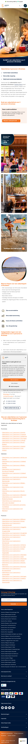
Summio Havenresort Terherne (8, 618)
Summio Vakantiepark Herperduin (9, 655)
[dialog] (14, 372)
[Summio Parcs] (8, 5)
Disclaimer (3, 735)
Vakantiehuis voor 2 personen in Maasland (14, 495)
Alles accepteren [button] (14, 379)
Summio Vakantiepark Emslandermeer (10, 649)
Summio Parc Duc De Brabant (8, 627)
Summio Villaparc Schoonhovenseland (10, 636)
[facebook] (6, 707)
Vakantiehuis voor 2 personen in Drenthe (13, 432)
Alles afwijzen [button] (14, 383)
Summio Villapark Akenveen (8, 642)
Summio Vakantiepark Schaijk (8, 614)
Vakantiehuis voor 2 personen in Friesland (14, 434)
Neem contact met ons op (12, 407)
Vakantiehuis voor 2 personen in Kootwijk (13, 546)
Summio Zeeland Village (7, 658)
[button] (14, 386)
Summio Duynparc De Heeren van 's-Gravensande (13, 666)
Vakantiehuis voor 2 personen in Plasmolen (14, 558)
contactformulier (8, 396)
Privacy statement (18, 733)
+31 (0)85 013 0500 (11, 401)
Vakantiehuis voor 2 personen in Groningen (14, 438)
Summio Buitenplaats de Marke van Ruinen (11, 634)
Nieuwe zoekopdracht (10, 120)
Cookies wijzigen (12, 735)
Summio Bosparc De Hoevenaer (9, 623)
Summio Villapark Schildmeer (8, 645)
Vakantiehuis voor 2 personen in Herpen (13, 560)
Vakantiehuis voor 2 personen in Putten (13, 548)
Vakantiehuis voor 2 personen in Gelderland (14, 436)
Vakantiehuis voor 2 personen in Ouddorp (14, 578)
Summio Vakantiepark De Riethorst (9, 653)
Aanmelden (13, 604)
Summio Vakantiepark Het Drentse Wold (11, 638)
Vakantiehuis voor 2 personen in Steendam (14, 554)
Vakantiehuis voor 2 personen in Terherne (14, 545)
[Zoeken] (22, 6)
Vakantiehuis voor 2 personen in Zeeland (13, 446)
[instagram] (2, 707)
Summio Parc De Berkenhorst (8, 625)
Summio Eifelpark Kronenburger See (10, 612)
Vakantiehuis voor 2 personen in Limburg (13, 440)
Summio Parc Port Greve (7, 629)
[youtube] (13, 707)
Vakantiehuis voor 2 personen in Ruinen (13, 521)
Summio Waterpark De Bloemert (9, 616)
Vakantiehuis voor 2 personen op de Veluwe (14, 477)
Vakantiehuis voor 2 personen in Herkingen (14, 576)
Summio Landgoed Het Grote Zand (9, 640)
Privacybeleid (5, 376)
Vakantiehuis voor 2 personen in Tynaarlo (14, 535)
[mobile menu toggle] (25, 5)
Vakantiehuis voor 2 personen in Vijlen (13, 556)
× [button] (25, 357)
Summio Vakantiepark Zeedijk (8, 662)
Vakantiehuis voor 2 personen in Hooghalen (14, 533)
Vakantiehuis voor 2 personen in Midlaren (14, 519)
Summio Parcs (18, 84)
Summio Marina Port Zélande (8, 660)
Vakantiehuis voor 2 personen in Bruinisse (14, 566)
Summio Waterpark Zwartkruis (8, 664)
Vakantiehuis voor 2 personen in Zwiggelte (14, 527)
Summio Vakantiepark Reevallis (8, 651)
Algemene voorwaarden (7, 733)
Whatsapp (6, 394)
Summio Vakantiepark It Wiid (8, 647)
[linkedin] (9, 707)
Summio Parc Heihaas (6, 621)
